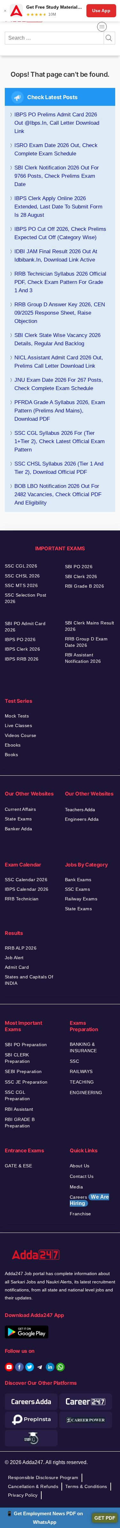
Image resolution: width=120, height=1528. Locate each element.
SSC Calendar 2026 (26, 879)
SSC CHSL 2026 (22, 575)
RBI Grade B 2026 (84, 586)
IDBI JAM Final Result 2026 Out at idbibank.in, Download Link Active (55, 255)
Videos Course (20, 735)
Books (11, 754)
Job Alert (14, 957)
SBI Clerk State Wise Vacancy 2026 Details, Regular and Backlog (57, 339)
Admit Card (17, 967)
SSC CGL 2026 (21, 565)
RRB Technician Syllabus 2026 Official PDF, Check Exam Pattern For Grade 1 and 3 (60, 282)
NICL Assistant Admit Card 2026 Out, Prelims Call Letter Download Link (58, 362)
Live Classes (18, 725)
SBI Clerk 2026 (81, 576)
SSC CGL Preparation (17, 1095)
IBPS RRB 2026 (21, 659)
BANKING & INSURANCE (83, 1047)
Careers (89, 1200)
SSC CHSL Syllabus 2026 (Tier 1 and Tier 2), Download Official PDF (58, 468)
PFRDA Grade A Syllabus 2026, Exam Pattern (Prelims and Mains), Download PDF (59, 410)
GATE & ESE (18, 1165)
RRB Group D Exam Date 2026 (86, 642)
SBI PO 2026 (79, 566)
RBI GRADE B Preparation (20, 1122)
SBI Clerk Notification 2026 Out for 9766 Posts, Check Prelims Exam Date (56, 176)
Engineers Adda (82, 819)
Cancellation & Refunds (33, 1486)
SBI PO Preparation (26, 1044)
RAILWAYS (81, 1071)
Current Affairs (20, 809)
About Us (79, 1165)
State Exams (18, 818)
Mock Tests (17, 715)
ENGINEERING (86, 1092)
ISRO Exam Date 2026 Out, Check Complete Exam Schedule (56, 149)
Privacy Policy (23, 1495)
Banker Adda (18, 828)
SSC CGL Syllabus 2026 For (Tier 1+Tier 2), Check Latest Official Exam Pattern (59, 441)
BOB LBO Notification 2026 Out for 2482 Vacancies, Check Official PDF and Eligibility (57, 494)
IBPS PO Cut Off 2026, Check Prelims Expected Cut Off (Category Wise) (60, 233)
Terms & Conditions (86, 1486)
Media (76, 1186)
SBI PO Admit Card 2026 (25, 626)
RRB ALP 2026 (20, 948)
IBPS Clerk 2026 (22, 649)
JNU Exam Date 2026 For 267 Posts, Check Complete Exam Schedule (58, 384)
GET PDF (104, 1518)
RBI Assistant (19, 1109)
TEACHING (82, 1082)
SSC (74, 1061)
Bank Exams (78, 879)
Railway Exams (81, 898)
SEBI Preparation (23, 1071)
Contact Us (81, 1176)
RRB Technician (22, 898)
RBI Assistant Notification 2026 (84, 658)
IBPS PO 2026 (20, 639)
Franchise (80, 1213)
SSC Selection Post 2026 (25, 598)
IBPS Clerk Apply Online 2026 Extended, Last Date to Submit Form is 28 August (58, 206)
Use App (101, 10)
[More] (102, 26)
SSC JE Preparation (26, 1082)
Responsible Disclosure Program (43, 1477)
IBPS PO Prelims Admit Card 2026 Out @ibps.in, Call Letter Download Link (56, 123)
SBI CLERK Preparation (17, 1058)
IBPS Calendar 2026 (27, 889)
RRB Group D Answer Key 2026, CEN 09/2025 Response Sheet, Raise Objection (59, 313)
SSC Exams (77, 889)
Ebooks (13, 745)
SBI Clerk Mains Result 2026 (89, 626)
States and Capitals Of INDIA (29, 980)
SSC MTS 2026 (21, 585)
